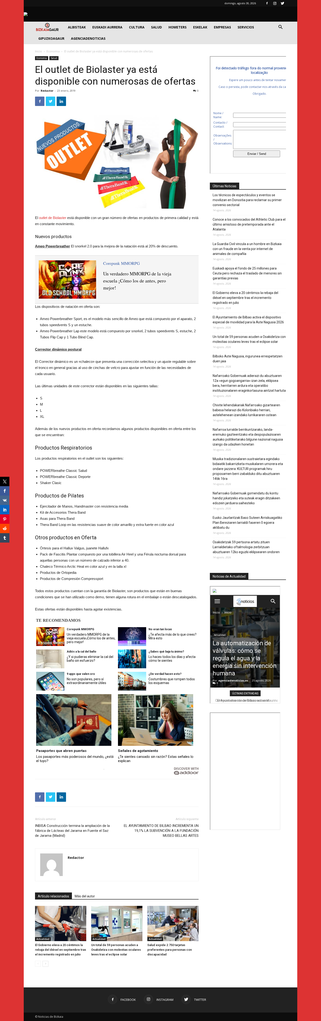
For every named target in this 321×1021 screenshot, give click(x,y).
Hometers (177, 27)
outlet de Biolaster (52, 218)
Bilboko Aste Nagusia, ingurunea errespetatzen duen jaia (247, 358)
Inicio (38, 51)
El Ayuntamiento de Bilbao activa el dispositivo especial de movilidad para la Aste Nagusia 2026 (248, 319)
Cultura (137, 27)
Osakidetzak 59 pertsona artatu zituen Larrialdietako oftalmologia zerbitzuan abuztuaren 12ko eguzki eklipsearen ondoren (246, 547)
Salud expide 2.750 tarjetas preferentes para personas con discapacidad (169, 949)
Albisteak (77, 27)
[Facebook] (266, 3)
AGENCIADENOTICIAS (88, 38)
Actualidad (42, 939)
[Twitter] (282, 3)
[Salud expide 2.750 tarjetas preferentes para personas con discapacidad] (173, 923)
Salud (156, 27)
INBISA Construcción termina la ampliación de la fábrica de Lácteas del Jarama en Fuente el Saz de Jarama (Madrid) (72, 831)
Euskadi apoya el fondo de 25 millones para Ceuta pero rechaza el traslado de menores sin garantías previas (247, 273)
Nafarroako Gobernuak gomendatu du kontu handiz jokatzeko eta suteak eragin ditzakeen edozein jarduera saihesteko (246, 498)
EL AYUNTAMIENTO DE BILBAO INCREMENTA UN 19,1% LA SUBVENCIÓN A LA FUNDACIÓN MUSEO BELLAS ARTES (161, 831)
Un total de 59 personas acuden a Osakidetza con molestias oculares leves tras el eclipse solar (116, 949)
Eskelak (200, 27)
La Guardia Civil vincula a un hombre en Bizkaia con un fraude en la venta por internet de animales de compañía (247, 249)
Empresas (222, 27)
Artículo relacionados (53, 896)
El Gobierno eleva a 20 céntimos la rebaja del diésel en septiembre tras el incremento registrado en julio (60, 949)
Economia (53, 51)
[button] (280, 27)
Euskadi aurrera (107, 27)
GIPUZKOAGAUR (51, 38)
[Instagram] (274, 3)
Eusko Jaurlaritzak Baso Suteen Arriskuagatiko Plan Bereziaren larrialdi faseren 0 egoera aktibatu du (247, 522)
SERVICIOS (246, 27)
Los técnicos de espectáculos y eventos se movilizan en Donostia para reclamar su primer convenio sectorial (247, 200)
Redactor (47, 90)
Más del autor (85, 896)
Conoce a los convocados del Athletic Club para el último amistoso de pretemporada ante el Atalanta (249, 224)
